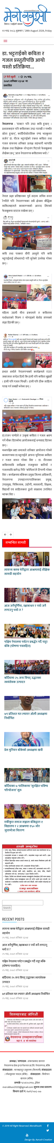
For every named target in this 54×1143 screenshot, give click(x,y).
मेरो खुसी (11, 77)
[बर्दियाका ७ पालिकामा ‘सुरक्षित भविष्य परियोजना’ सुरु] (27, 775)
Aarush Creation (43, 1140)
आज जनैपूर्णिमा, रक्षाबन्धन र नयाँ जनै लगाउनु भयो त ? (25, 608)
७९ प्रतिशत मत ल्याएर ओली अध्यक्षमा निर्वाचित (25, 716)
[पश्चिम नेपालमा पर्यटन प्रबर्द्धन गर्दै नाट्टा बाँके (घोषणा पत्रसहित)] (27, 631)
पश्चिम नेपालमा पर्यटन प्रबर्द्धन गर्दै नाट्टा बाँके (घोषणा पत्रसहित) (26, 644)
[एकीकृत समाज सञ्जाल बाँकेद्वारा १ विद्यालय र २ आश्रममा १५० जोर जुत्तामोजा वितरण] (27, 811)
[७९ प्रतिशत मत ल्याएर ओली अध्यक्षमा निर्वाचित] (27, 703)
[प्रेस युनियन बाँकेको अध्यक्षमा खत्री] (27, 739)
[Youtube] (27, 1135)
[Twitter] (48, 1130)
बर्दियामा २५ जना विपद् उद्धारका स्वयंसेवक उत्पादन (22, 680)
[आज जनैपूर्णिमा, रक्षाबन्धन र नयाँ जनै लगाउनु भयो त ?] (27, 595)
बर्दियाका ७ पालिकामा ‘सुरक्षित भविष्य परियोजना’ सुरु (26, 788)
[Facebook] (48, 1126)
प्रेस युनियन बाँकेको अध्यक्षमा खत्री (23, 750)
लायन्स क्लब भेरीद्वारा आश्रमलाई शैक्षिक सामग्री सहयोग (27, 572)
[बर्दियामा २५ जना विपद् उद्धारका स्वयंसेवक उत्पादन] (27, 667)
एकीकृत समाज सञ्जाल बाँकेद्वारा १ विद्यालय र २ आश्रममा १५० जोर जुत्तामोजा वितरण (23, 826)
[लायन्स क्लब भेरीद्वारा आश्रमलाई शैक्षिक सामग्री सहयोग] (27, 559)
